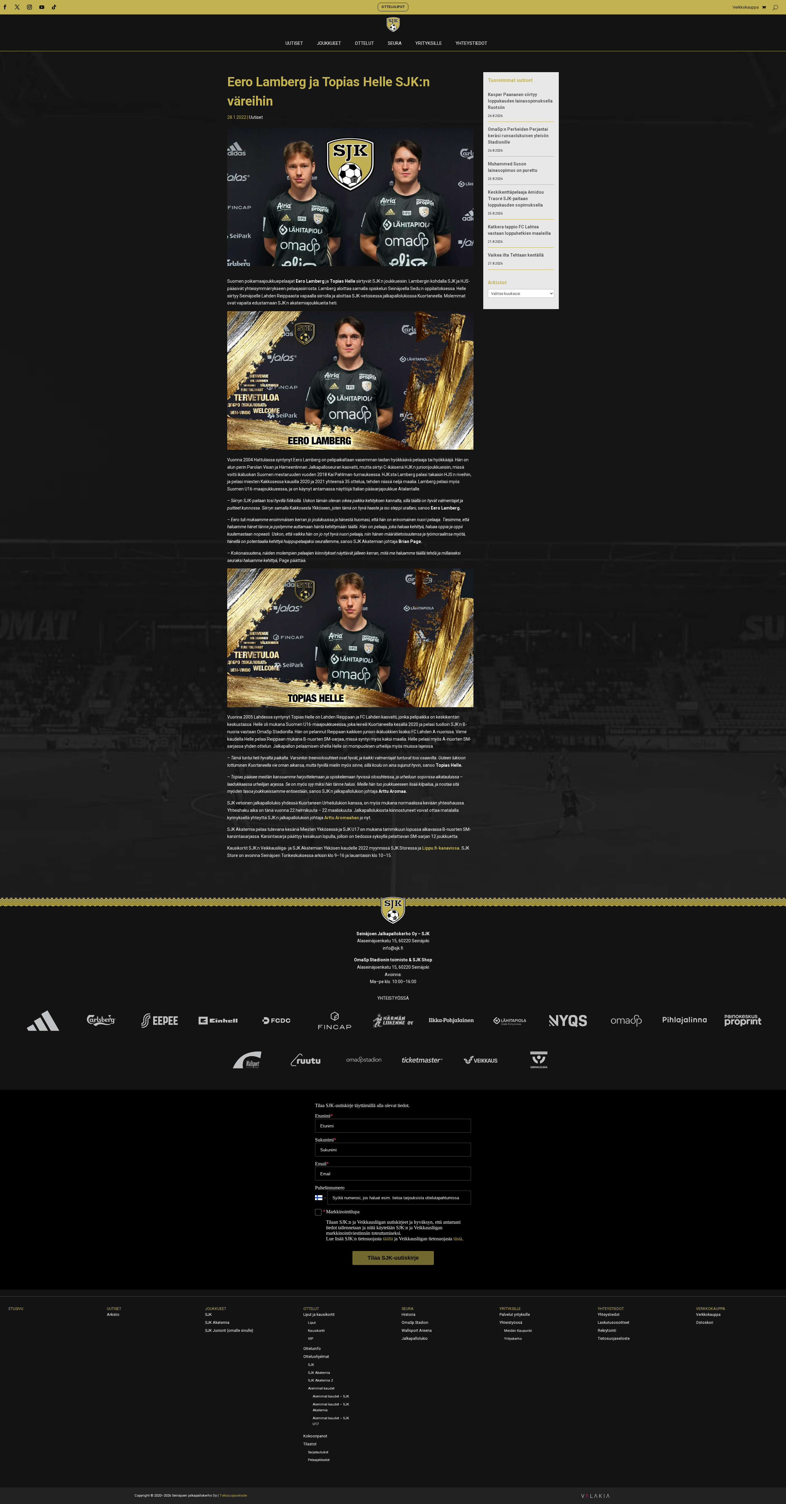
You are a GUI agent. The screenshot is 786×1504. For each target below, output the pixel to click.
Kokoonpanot (315, 1436)
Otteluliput (393, 7)
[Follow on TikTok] (54, 7)
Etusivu (16, 1309)
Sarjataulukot (318, 1452)
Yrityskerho (513, 1339)
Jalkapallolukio (415, 1338)
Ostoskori (704, 1322)
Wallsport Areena (417, 1330)
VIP (310, 1339)
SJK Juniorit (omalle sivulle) (229, 1330)
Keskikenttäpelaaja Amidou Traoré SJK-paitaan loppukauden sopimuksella (516, 198)
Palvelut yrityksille (515, 1314)
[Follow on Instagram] (29, 7)
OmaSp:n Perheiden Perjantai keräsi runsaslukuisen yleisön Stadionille (518, 136)
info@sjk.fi (393, 948)
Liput (312, 1323)
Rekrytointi (607, 1330)
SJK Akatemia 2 (320, 1380)
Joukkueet (329, 43)
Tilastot (310, 1444)
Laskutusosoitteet (613, 1322)
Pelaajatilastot (318, 1460)
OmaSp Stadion (415, 1322)
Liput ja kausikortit (319, 1314)
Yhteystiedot (471, 43)
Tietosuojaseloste (614, 1338)
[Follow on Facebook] (5, 7)
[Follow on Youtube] (42, 7)
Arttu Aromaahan (341, 817)
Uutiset (294, 43)
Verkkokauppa (746, 7)
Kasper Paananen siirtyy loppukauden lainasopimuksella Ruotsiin (520, 101)
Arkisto (113, 1314)
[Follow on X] (17, 7)
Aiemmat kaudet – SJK (331, 1396)
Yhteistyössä (511, 1322)
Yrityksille (428, 43)
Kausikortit (316, 1331)
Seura (395, 43)
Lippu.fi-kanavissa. (441, 848)
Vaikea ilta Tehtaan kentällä (516, 255)
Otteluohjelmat (316, 1357)
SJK (208, 1314)
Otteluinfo (312, 1349)
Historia (408, 1314)
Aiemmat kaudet (321, 1388)
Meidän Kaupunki (518, 1331)
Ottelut (364, 43)
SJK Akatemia (217, 1322)
